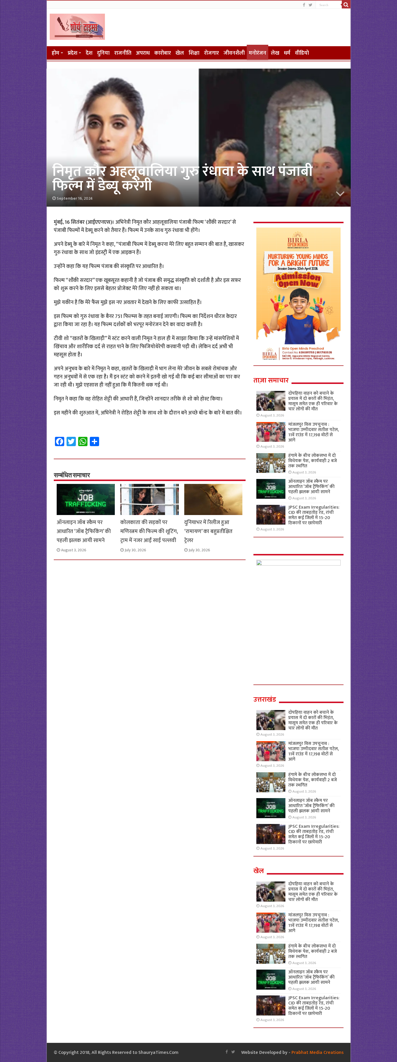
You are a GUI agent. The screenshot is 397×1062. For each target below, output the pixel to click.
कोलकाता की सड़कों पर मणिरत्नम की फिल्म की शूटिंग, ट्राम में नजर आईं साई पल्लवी (149, 531)
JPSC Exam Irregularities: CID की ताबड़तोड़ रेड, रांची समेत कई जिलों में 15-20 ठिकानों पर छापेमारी (313, 515)
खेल (180, 53)
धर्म (287, 53)
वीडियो (302, 53)
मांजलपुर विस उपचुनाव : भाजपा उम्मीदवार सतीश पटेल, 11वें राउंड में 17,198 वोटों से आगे (313, 432)
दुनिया (103, 53)
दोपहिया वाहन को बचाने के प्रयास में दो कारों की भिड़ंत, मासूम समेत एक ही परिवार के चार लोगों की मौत (313, 401)
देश (89, 53)
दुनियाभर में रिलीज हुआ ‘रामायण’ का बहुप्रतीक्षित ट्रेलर (208, 531)
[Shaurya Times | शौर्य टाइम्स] (77, 26)
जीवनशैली (234, 53)
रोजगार (211, 53)
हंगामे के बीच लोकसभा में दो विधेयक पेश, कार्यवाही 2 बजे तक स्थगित (312, 461)
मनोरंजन (257, 53)
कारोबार (162, 53)
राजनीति (122, 53)
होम (55, 53)
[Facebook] (304, 5)
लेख (275, 53)
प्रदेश (72, 53)
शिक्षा (194, 53)
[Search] (346, 5)
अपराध (143, 53)
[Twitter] (310, 5)
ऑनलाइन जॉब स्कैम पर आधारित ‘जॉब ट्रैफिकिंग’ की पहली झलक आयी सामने (84, 531)
